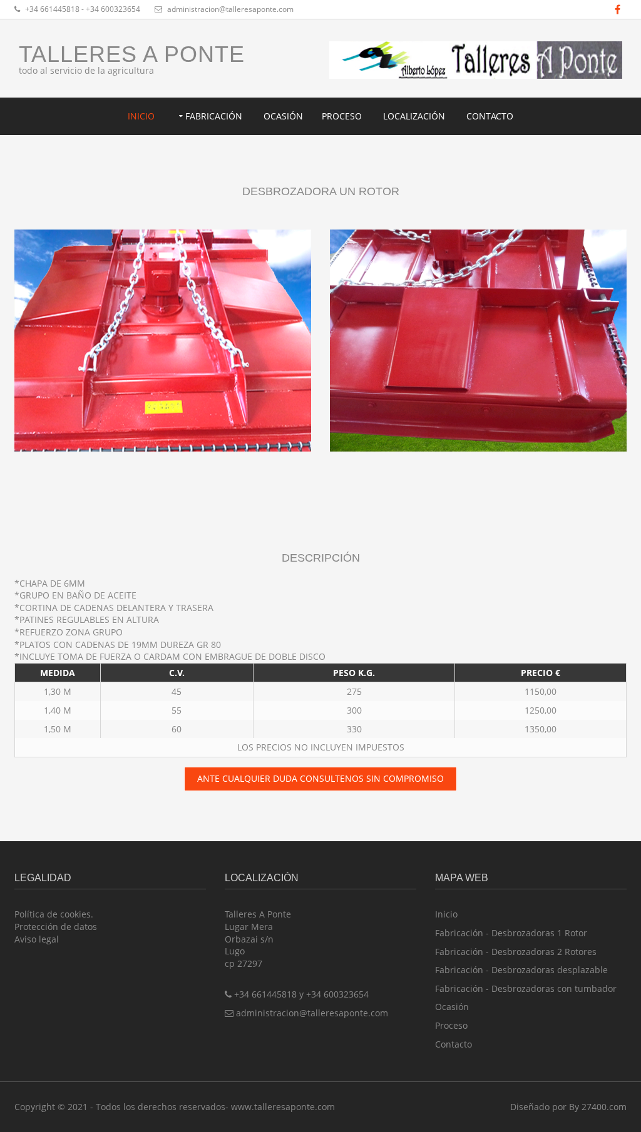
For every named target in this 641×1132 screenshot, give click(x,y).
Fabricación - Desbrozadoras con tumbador (526, 988)
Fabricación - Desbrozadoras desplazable (521, 970)
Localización (414, 116)
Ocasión (283, 116)
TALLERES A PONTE (132, 54)
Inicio (141, 116)
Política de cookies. (53, 914)
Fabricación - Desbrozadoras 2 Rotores (516, 952)
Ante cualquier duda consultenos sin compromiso (320, 778)
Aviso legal (36, 939)
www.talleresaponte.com (283, 1107)
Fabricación (213, 116)
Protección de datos (55, 926)
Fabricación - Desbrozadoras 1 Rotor (511, 933)
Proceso (342, 116)
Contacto (489, 116)
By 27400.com (598, 1107)
